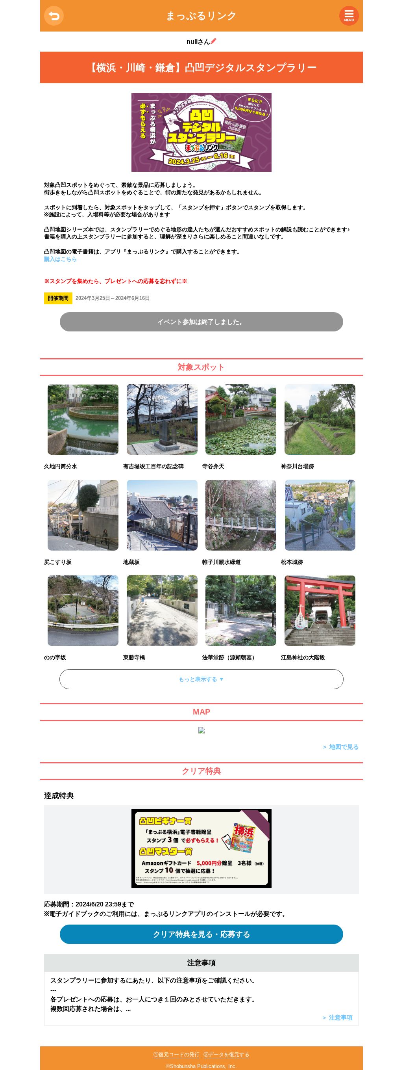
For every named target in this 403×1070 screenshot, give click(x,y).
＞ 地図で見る (340, 746)
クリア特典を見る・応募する (201, 934)
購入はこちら (60, 259)
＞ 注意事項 (337, 1017)
